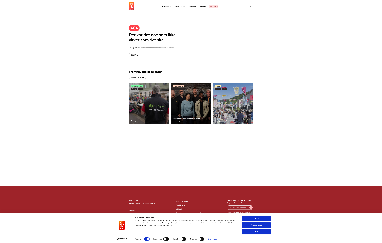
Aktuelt (203, 6)
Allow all (256, 218)
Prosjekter (193, 6)
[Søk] (243, 6)
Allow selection (256, 225)
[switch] (166, 239)
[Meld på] (251, 207)
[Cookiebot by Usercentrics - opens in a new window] (122, 239)
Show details (212, 239)
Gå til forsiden (136, 55)
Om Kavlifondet (165, 6)
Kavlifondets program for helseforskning (192, 213)
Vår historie (180, 205)
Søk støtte (213, 6)
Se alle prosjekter (137, 77)
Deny (256, 231)
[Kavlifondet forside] (131, 6)
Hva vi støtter (180, 6)
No (251, 6)
